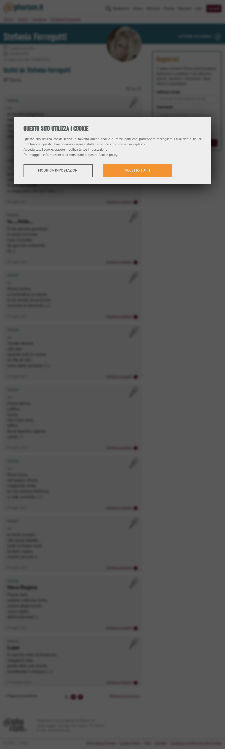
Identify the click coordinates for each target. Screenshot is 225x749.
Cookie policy (107, 155)
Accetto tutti (137, 170)
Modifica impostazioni (58, 170)
